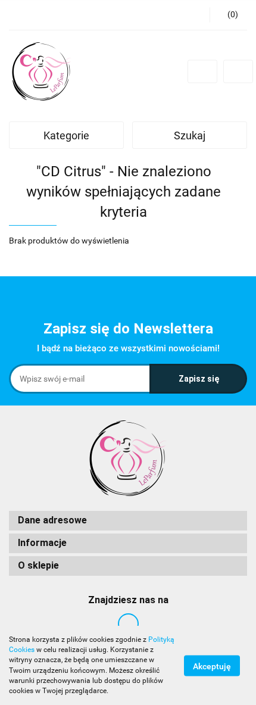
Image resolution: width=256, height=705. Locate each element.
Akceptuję (212, 665)
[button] (128, 521)
